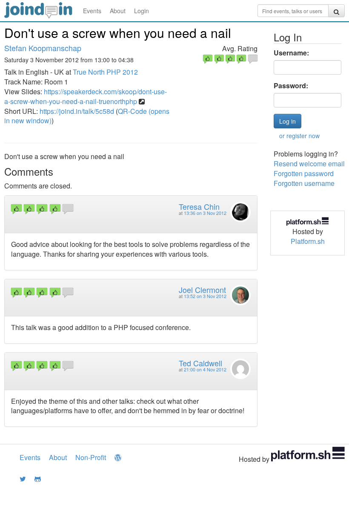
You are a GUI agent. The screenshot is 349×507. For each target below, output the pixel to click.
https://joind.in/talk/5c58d (77, 111)
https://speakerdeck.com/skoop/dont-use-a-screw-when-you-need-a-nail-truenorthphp (85, 96)
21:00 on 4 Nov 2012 (205, 369)
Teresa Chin (199, 206)
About (118, 10)
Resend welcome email (309, 163)
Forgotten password (304, 173)
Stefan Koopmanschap (42, 47)
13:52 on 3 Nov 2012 (205, 296)
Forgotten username (304, 183)
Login (141, 10)
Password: (291, 85)
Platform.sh (308, 241)
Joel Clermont (202, 289)
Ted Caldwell (200, 362)
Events (92, 10)
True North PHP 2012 (105, 72)
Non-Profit (90, 457)
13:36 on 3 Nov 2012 (205, 213)
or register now (299, 135)
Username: (291, 53)
